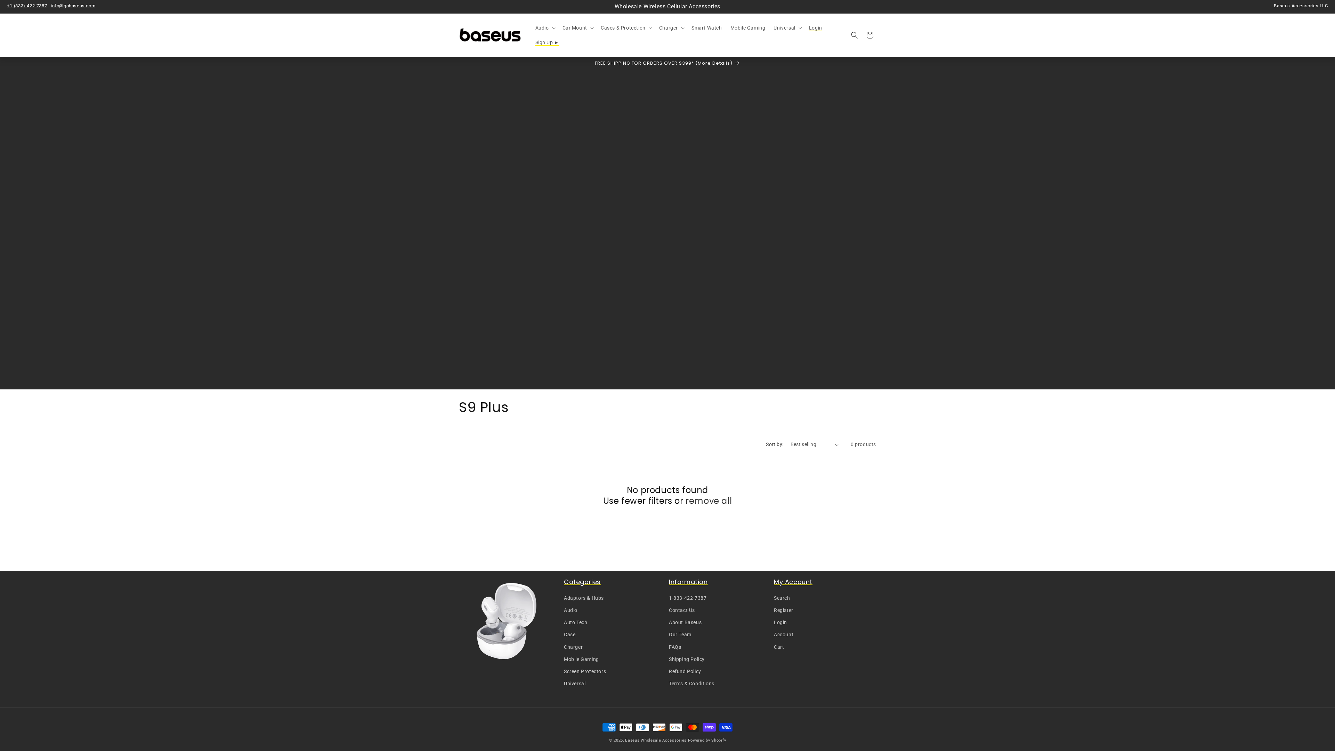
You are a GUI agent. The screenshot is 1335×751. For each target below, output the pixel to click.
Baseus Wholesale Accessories (656, 740)
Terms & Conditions (691, 683)
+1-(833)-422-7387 (27, 5)
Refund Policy (685, 671)
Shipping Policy (687, 659)
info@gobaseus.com (73, 5)
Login (780, 622)
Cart (779, 647)
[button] (544, 28)
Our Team (680, 634)
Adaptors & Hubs (584, 598)
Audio (570, 610)
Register (783, 610)
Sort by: (774, 444)
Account (783, 634)
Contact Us (682, 610)
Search (782, 598)
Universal (574, 683)
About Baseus (685, 622)
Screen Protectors (585, 671)
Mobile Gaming (581, 659)
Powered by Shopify (707, 740)
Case (569, 634)
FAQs (675, 647)
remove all (709, 500)
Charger (573, 647)
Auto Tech (575, 622)
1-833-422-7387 (687, 598)
